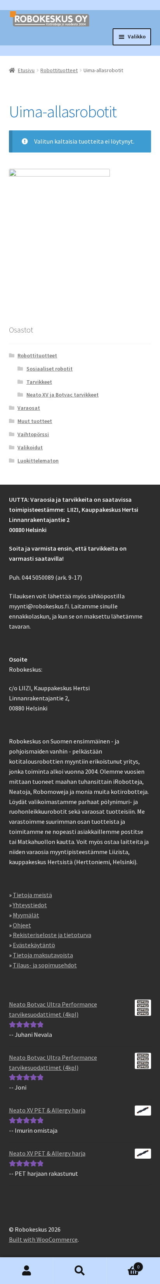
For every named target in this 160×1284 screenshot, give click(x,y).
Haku (79, 1271)
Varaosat (28, 407)
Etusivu (26, 70)
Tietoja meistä (32, 895)
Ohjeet (22, 925)
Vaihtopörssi (33, 434)
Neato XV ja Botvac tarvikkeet (62, 394)
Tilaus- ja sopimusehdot (45, 965)
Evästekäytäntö (34, 945)
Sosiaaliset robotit (49, 368)
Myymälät (26, 915)
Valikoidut (30, 447)
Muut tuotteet (34, 421)
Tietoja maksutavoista (43, 955)
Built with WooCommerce (43, 1239)
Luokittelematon (38, 460)
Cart (123, 1264)
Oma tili (26, 1271)
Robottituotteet (59, 70)
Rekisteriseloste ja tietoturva (52, 935)
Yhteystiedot (30, 905)
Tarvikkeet (39, 381)
